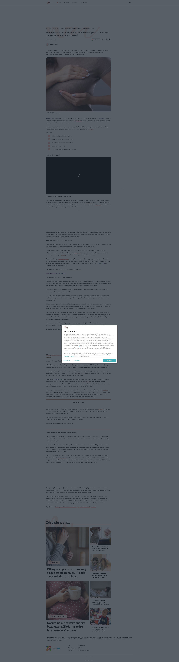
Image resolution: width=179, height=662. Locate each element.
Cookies (72, 356)
